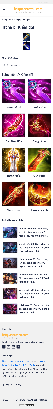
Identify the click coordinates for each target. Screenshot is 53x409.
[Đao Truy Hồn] (13, 125)
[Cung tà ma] (39, 125)
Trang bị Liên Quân (22, 19)
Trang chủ (6, 19)
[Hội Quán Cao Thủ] (28, 10)
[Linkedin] (13, 347)
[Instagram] (18, 347)
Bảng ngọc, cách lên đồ (15, 361)
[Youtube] (9, 347)
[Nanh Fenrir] (13, 194)
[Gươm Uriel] (13, 91)
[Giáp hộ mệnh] (39, 194)
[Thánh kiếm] (13, 160)
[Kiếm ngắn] (26, 46)
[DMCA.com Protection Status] (26, 405)
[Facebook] (4, 347)
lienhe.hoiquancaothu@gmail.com (26, 342)
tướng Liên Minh (25, 365)
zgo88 (40, 2)
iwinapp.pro (47, 2)
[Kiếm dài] (26, 37)
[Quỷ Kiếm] (39, 160)
